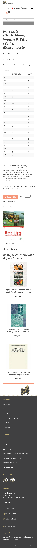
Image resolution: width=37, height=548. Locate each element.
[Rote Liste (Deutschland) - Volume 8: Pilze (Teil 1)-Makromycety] (13, 226)
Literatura (7, 445)
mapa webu (21, 546)
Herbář (6, 423)
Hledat (18, 23)
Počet (21, 196)
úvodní (14, 546)
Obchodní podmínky (10, 418)
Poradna (6, 427)
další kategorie (9, 467)
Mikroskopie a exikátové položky (15, 454)
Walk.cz (21, 533)
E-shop (5, 414)
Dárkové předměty (10, 463)
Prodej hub (7, 449)
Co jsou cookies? (15, 539)
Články (5, 409)
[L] (8, 7)
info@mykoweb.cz (11, 526)
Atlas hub (6, 405)
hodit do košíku (10, 197)
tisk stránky (29, 546)
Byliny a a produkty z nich (13, 458)
